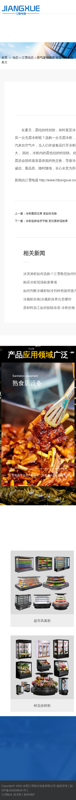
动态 (15, 57)
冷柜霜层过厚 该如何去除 (41, 213)
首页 (4, 57)
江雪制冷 (6, 794)
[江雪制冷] (20, 7)
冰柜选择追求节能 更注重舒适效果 (47, 221)
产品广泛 (38, 354)
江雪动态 (28, 57)
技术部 (17, 794)
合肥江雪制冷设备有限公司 (39, 786)
